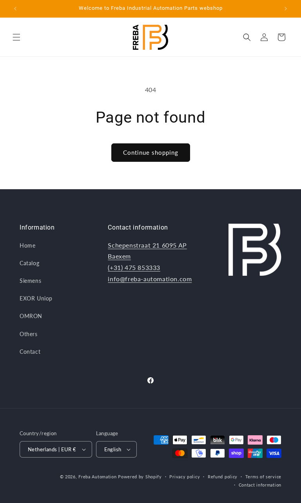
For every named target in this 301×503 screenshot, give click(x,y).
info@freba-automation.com (150, 278)
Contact (30, 351)
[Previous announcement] (15, 8)
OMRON (31, 316)
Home (27, 245)
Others (29, 334)
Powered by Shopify (140, 476)
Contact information (260, 484)
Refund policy (223, 476)
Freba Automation (97, 476)
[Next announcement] (285, 8)
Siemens (30, 280)
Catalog (29, 263)
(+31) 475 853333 (134, 267)
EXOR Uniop (36, 298)
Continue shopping (150, 152)
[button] (16, 37)
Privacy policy (184, 476)
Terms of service (263, 476)
